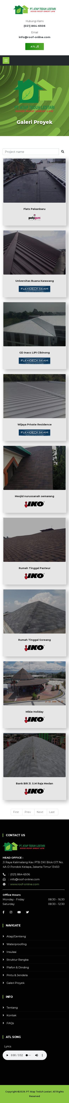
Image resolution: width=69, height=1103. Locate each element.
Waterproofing (17, 944)
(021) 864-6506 (34, 25)
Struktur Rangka (17, 959)
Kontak (11, 1015)
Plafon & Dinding (18, 967)
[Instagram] (11, 912)
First (16, 812)
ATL (33, 46)
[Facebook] (3, 912)
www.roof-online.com (24, 884)
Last (51, 812)
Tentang (12, 1007)
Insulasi (11, 952)
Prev (28, 812)
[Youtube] (19, 912)
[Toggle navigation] (6, 60)
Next (40, 812)
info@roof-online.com (34, 37)
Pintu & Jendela (17, 975)
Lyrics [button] (7, 1046)
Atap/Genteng (16, 936)
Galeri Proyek (15, 983)
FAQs (10, 1023)
